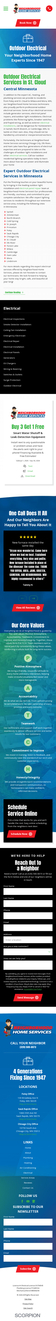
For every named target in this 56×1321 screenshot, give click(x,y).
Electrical (28, 1172)
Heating (28, 1162)
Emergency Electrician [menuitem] (14, 335)
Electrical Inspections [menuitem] (14, 319)
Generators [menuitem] (9, 357)
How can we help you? (14, 958)
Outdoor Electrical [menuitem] (12, 385)
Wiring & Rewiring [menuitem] (12, 369)
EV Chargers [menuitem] (10, 363)
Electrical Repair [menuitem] (11, 341)
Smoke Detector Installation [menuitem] (17, 324)
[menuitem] (28, 1299)
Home (28, 1147)
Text (30, 466)
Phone (7, 910)
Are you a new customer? (16, 946)
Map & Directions (28, 1104)
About (28, 1152)
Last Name (9, 898)
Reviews (28, 1182)
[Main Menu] (6, 8)
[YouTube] (28, 1201)
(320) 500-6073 (28, 1047)
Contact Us (28, 1187)
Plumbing (28, 1157)
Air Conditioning (28, 1167)
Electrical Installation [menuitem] (14, 346)
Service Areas (28, 1177)
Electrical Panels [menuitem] (12, 352)
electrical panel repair (30, 188)
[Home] (27, 8)
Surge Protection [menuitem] (12, 380)
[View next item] (33, 598)
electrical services (18, 155)
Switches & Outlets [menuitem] (13, 374)
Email (30, 471)
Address (8, 934)
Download (30, 476)
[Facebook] (22, 1201)
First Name (9, 886)
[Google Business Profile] (33, 1201)
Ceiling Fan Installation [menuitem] (15, 330)
